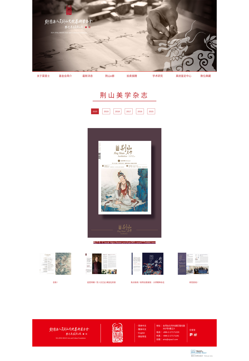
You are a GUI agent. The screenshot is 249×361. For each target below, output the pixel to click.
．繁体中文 (141, 329)
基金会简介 (65, 76)
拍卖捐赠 (132, 76)
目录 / (55, 282)
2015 (151, 111)
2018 (117, 111)
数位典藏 (205, 76)
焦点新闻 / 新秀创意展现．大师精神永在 (147, 282)
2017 (128, 111)
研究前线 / (193, 282)
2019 (106, 111)
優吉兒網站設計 (197, 356)
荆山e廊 (109, 76)
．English (140, 333)
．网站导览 (141, 336)
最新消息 (87, 76)
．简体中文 (141, 326)
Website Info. (208, 356)
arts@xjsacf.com (170, 339)
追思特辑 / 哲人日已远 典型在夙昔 (101, 282)
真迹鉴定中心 (183, 76)
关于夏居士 (43, 76)
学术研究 (157, 76)
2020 (95, 111)
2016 (140, 111)
